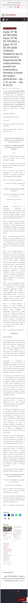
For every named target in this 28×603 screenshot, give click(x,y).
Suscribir (22, 599)
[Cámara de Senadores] (3, 19)
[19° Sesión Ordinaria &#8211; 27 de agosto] (7, 528)
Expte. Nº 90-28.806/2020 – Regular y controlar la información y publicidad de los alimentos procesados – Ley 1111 (13, 578)
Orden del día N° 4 (8, 572)
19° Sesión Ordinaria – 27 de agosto (7, 533)
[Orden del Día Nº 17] (18, 533)
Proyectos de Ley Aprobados (10, 28)
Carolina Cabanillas (16, 88)
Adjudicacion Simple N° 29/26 (13, 5)
